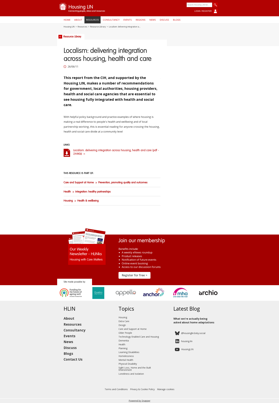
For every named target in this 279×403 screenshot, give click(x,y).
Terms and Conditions (116, 389)
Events (127, 19)
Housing (68, 201)
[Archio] (208, 299)
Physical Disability (128, 363)
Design (122, 325)
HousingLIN (187, 349)
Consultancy (111, 19)
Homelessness (126, 356)
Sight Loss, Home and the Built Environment (135, 368)
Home (67, 19)
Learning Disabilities (129, 352)
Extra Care (124, 321)
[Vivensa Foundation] (71, 299)
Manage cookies (165, 389)
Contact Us (73, 359)
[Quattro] (98, 299)
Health (67, 192)
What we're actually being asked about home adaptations (193, 320)
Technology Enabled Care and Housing (139, 336)
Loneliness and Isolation (131, 373)
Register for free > (134, 275)
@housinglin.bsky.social (193, 333)
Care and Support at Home (79, 182)
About (78, 19)
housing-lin (186, 341)
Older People (125, 332)
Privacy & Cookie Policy (142, 389)
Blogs (177, 19)
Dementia (124, 340)
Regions (140, 19)
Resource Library (98, 26)
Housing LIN (69, 26)
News (152, 19)
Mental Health (126, 359)
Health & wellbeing (88, 201)
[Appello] (126, 299)
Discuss (164, 19)
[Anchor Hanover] (153, 299)
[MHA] (181, 299)
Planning (123, 348)
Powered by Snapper (139, 400)
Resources (92, 19)
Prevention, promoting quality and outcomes (122, 182)
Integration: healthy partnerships (93, 192)
